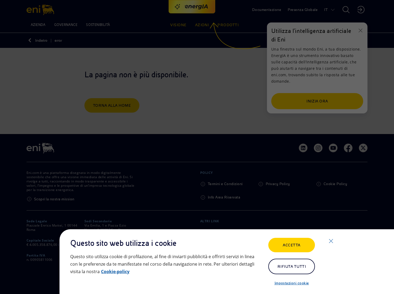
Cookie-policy (115, 271)
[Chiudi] (331, 241)
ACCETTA (291, 245)
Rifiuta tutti (291, 266)
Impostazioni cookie (291, 283)
